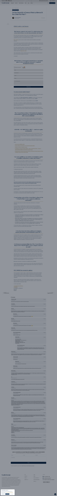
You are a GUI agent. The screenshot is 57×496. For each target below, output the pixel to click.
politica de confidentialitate (10, 492)
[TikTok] (11, 0)
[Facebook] (6, 0)
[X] (7, 0)
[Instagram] (10, 0)
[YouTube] (8, 0)
